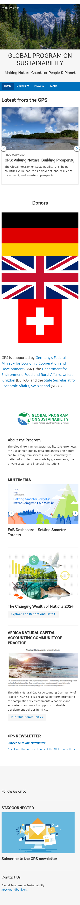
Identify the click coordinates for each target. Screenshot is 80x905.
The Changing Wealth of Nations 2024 (41, 607)
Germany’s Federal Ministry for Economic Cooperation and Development (34, 363)
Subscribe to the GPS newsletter (29, 859)
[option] (40, 148)
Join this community (27, 718)
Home (7, 86)
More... (54, 86)
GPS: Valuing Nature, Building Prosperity (39, 160)
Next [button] (77, 148)
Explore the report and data (34, 615)
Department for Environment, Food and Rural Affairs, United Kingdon (38, 374)
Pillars (39, 86)
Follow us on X (14, 792)
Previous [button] (3, 148)
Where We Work (11, 7)
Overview (23, 86)
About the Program (24, 440)
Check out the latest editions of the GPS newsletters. (42, 749)
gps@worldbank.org (15, 889)
